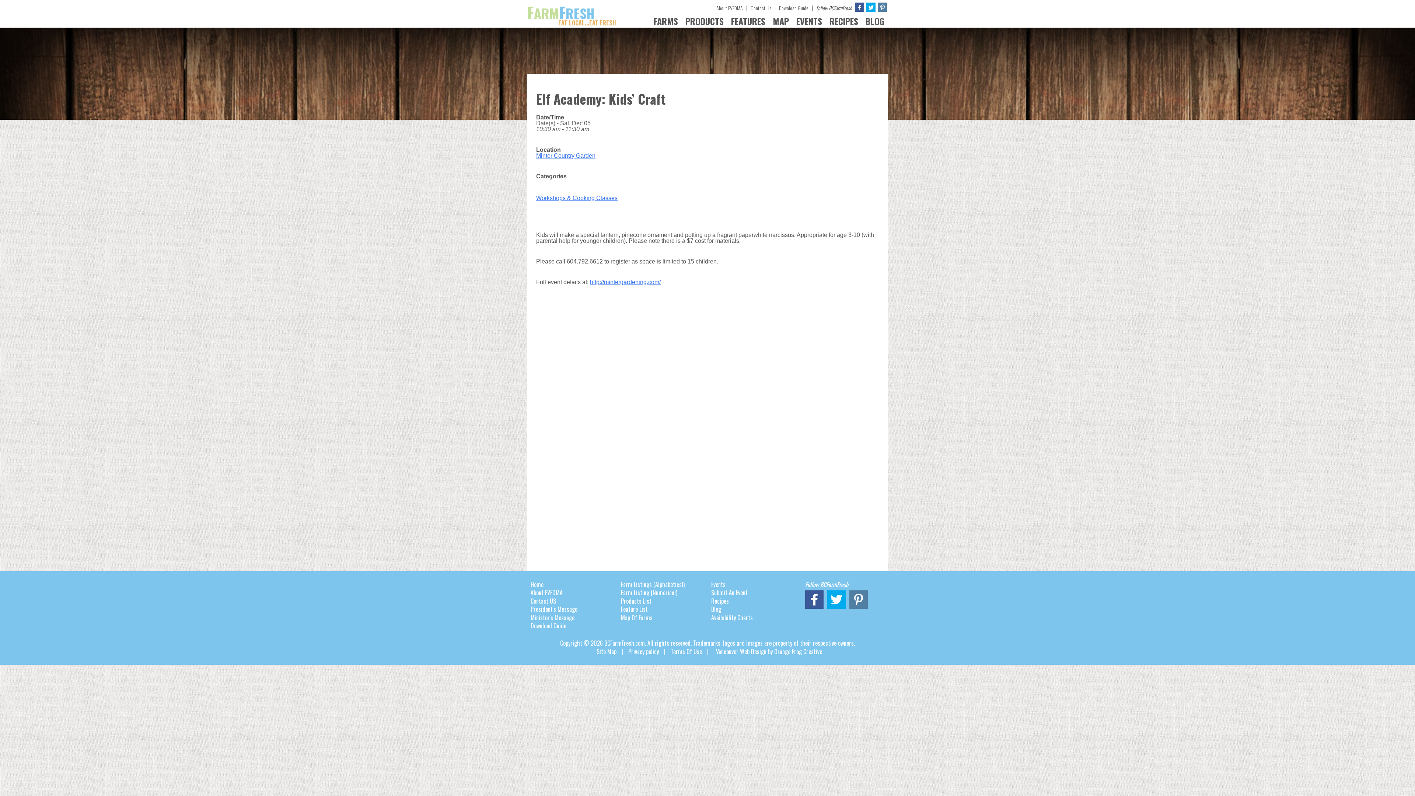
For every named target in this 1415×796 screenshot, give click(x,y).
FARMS (666, 21)
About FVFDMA (729, 8)
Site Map (606, 651)
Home (537, 584)
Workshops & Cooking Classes (577, 198)
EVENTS (809, 21)
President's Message (554, 609)
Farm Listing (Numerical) (649, 592)
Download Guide (793, 8)
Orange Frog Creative (798, 651)
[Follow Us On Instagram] (882, 7)
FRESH (571, 13)
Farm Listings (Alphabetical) (653, 584)
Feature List (634, 609)
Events (718, 584)
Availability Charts (732, 617)
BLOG (875, 21)
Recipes (720, 601)
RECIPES (843, 21)
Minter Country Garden (565, 156)
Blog (716, 609)
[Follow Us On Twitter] (871, 7)
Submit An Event (729, 592)
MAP (781, 21)
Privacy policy (643, 651)
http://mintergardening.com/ (625, 282)
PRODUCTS (704, 21)
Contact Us (761, 8)
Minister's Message (552, 617)
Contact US (543, 601)
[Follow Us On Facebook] (859, 7)
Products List (636, 601)
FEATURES (748, 21)
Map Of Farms (637, 617)
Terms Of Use (686, 651)
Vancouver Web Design (741, 651)
